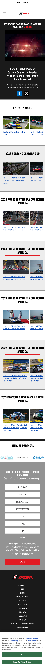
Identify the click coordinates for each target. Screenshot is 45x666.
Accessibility (22, 608)
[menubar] (4, 13)
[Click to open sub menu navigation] (4, 13)
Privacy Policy (20, 550)
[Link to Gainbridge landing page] (22, 457)
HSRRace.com (22, 620)
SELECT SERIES (21, 2)
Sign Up (23, 562)
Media (22, 589)
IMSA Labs (22, 612)
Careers (22, 593)
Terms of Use (34, 550)
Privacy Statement (22, 597)
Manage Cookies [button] (22, 627)
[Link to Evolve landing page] (7, 457)
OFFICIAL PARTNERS (22, 445)
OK (22, 654)
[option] (15, 126)
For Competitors (22, 585)
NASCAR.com (23, 616)
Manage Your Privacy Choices (22, 662)
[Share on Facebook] (19, 93)
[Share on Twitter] (26, 93)
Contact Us (22, 601)
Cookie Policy (14, 640)
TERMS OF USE (22, 604)
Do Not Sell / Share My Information (22, 624)
